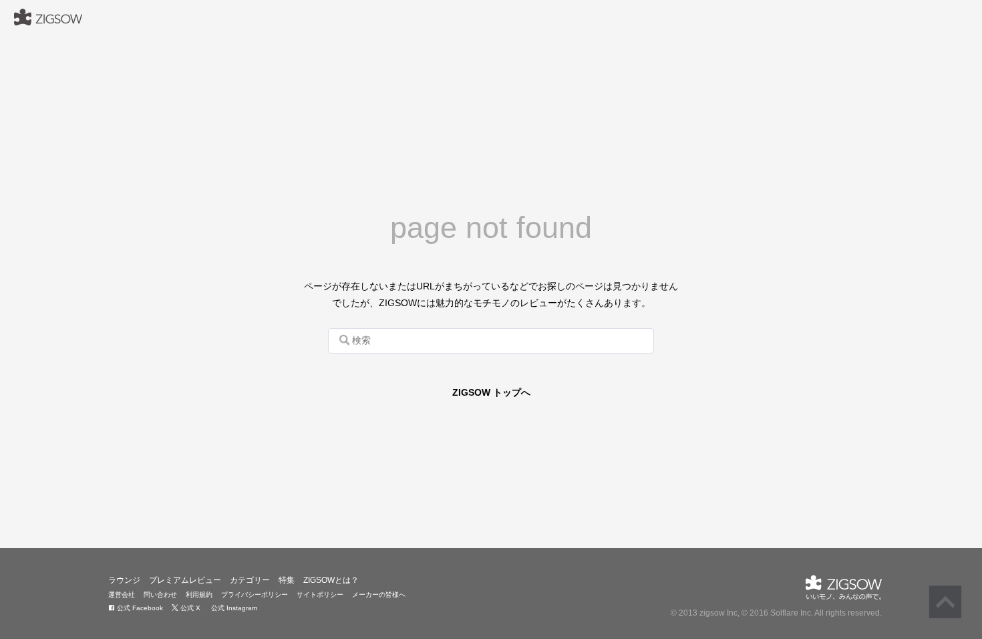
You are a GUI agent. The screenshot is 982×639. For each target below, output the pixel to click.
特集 (287, 580)
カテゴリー (250, 580)
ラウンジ (124, 580)
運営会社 (121, 594)
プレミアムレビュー (185, 580)
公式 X (189, 608)
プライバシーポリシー (254, 594)
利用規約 (199, 594)
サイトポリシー (320, 594)
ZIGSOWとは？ (331, 580)
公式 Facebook (139, 608)
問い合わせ (160, 594)
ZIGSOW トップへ (491, 392)
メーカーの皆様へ (378, 594)
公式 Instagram (233, 608)
